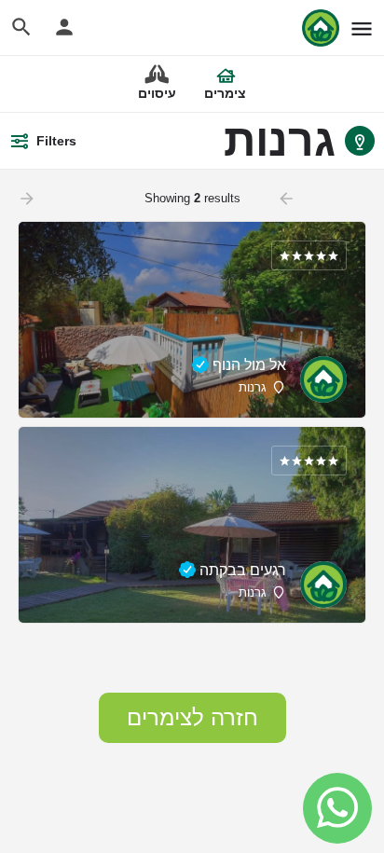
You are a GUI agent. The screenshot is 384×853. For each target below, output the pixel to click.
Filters (56, 140)
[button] (192, 718)
